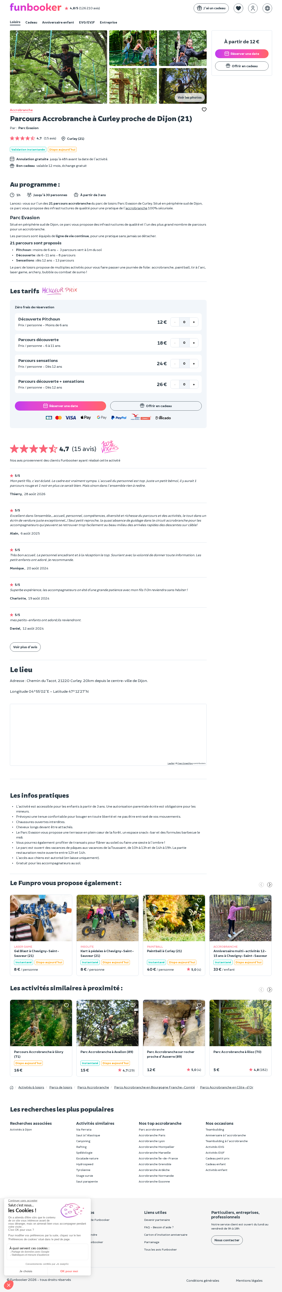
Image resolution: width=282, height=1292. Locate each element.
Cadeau (31, 22)
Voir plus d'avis (25, 647)
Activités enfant (216, 1170)
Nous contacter (226, 1240)
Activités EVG (215, 1146)
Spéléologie (84, 1152)
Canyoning (83, 1141)
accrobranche (136, 208)
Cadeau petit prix (218, 1158)
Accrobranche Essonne (154, 1181)
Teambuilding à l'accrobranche (227, 1141)
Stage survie (84, 1175)
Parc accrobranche (152, 1129)
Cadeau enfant (216, 1164)
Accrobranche (21, 110)
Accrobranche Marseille (155, 1152)
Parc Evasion (28, 128)
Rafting (81, 1146)
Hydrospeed (84, 1164)
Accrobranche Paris (152, 1135)
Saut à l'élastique (88, 1135)
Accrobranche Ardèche (154, 1170)
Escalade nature (87, 1158)
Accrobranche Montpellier (156, 1146)
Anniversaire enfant (58, 22)
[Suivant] (269, 885)
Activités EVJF (215, 1152)
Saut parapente (87, 1181)
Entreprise (108, 22)
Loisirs (15, 22)
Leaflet (171, 763)
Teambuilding (215, 1129)
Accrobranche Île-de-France (158, 1158)
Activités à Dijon (21, 1129)
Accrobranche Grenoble (155, 1164)
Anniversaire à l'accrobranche (226, 1135)
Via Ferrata (83, 1129)
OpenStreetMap (185, 763)
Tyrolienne (83, 1170)
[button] (238, 8)
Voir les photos (190, 97)
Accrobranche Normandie (156, 1175)
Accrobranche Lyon (152, 1141)
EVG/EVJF (87, 22)
